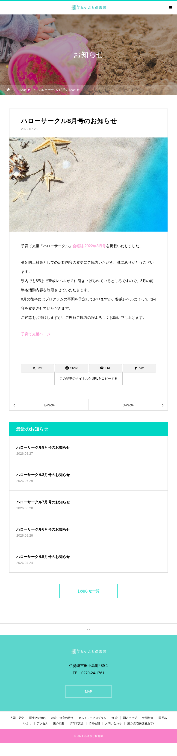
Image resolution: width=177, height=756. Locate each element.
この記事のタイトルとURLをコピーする (88, 378)
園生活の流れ (37, 718)
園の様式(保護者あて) (140, 723)
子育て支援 (76, 723)
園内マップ (130, 718)
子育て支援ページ (35, 334)
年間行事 (147, 718)
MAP (88, 691)
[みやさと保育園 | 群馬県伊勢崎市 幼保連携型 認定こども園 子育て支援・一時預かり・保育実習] (88, 651)
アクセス (42, 723)
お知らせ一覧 (88, 591)
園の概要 (58, 723)
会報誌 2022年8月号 (89, 246)
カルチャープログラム (92, 718)
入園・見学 (17, 718)
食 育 (115, 718)
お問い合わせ (113, 723)
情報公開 (94, 723)
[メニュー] (170, 7)
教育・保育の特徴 (62, 718)
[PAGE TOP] (88, 629)
